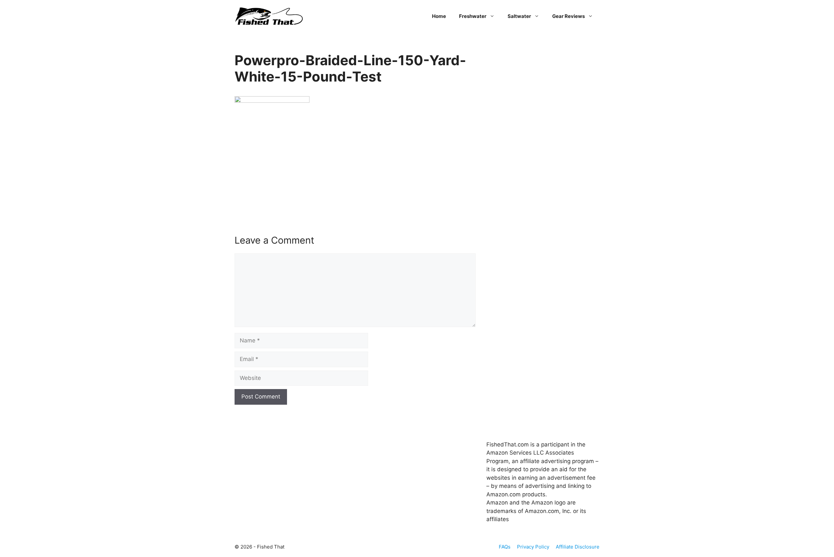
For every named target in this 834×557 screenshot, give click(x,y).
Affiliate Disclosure (577, 547)
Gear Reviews (568, 16)
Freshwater (472, 16)
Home (439, 16)
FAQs (504, 547)
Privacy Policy (533, 547)
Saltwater (519, 16)
